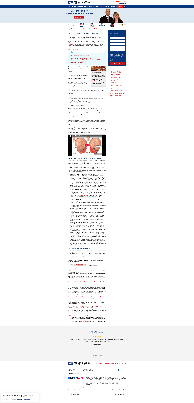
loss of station (78, 42)
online (93, 84)
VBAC (76, 85)
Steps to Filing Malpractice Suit (117, 74)
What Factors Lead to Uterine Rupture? (80, 55)
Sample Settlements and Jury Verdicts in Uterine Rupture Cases (85, 61)
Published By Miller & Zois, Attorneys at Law (119, 2)
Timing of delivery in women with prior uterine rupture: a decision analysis (85, 296)
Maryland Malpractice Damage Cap (117, 93)
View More (97, 351)
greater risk (84, 85)
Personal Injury (80, 6)
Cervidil (86, 120)
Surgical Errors (114, 82)
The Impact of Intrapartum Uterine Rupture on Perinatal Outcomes (83, 281)
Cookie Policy (78, 387)
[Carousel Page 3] (95, 348)
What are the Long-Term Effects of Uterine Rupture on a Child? (85, 59)
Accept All (6, 399)
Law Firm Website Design (119, 394)
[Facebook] (69, 378)
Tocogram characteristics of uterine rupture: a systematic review (83, 306)
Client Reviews (106, 6)
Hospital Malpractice (115, 80)
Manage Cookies (84, 387)
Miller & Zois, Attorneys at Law (80, 394)
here (95, 80)
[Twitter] (71, 378)
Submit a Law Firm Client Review (97, 355)
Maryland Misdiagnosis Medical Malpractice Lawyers (95, 28)
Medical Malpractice (79, 2)
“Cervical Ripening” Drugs (77, 57)
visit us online (90, 260)
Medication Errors (114, 83)
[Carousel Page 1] (92, 348)
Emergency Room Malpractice (117, 90)
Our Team (74, 6)
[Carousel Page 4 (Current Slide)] (97, 348)
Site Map (118, 363)
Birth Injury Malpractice (115, 77)
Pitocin (81, 120)
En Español (122, 370)
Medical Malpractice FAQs (115, 96)
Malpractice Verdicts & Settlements (118, 75)
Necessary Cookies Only (17, 399)
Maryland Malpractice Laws (115, 95)
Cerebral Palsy (114, 87)
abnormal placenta (84, 321)
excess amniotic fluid (85, 102)
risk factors (73, 96)
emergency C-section (83, 195)
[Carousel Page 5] (98, 348)
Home (69, 6)
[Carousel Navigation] (97, 348)
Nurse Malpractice (113, 92)
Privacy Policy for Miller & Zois (110, 363)
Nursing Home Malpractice (116, 88)
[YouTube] (79, 378)
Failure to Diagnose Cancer (116, 85)
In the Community (113, 6)
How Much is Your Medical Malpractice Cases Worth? (116, 72)
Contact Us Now (79, 17)
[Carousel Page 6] (100, 348)
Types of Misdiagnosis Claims (116, 79)
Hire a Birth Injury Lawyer (77, 62)
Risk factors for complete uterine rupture (77, 270)
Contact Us (120, 6)
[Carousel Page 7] (101, 348)
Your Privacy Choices (72, 387)
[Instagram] (82, 378)
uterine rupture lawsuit (81, 264)
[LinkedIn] (74, 378)
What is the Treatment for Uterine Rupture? (81, 58)
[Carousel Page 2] (94, 348)
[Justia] (77, 378)
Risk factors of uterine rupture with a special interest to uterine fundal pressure (86, 315)
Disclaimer (100, 363)
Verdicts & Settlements (97, 6)
